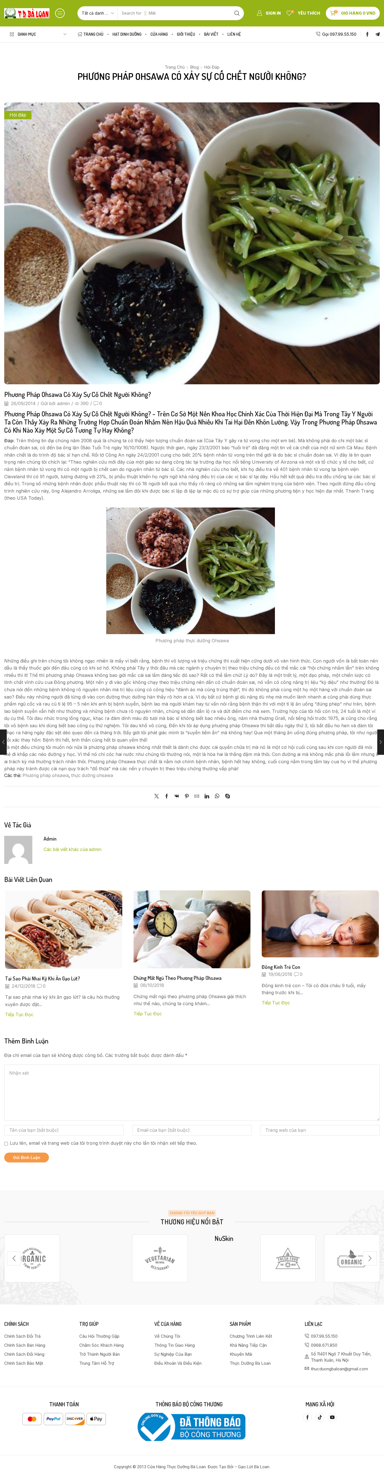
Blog (194, 67)
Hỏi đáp (212, 67)
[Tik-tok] (319, 1417)
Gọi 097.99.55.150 (339, 34)
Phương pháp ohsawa (45, 775)
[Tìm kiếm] (237, 13)
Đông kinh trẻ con (281, 967)
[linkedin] (207, 796)
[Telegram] (377, 34)
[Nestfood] (160, 1258)
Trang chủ (175, 67)
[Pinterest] (187, 796)
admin (63, 403)
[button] (60, 13)
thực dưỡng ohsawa (92, 775)
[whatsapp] (217, 796)
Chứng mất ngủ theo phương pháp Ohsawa (178, 978)
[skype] (226, 796)
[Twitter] (158, 796)
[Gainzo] (32, 1258)
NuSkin (223, 1238)
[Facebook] (367, 34)
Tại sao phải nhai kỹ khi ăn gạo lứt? (42, 978)
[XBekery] (352, 1258)
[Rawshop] (288, 1258)
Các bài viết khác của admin (72, 849)
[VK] (177, 796)
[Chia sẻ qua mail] (197, 796)
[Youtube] (332, 1417)
